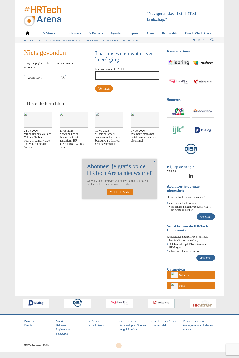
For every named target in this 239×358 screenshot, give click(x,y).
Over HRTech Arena (198, 33)
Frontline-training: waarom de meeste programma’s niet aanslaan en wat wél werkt (89, 40)
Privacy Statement (193, 321)
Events (28, 325)
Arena (150, 33)
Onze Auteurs (96, 325)
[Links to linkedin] (191, 176)
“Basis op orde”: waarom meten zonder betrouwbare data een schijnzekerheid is (108, 138)
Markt (182, 285)
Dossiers (76, 33)
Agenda (116, 33)
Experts (133, 33)
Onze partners (128, 321)
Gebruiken (184, 275)
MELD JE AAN (119, 192)
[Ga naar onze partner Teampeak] (203, 111)
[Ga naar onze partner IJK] (178, 130)
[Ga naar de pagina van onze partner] (35, 303)
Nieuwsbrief (158, 325)
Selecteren (62, 333)
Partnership (169, 33)
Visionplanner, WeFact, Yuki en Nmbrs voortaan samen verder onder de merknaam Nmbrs (37, 140)
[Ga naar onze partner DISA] (191, 148)
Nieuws (50, 33)
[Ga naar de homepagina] (28, 33)
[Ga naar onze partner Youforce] (203, 62)
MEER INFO (205, 257)
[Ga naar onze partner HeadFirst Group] (178, 81)
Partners (97, 33)
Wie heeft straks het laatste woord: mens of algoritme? (144, 137)
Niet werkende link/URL (110, 69)
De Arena (93, 321)
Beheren (61, 325)
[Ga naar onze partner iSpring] (178, 62)
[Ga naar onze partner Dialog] (203, 130)
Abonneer (205, 216)
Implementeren (64, 329)
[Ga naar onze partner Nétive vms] (203, 81)
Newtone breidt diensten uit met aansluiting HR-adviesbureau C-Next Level (72, 140)
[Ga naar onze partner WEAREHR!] (178, 111)
